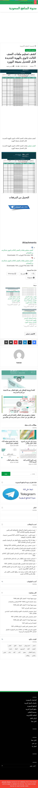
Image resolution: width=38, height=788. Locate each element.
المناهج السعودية (32, 706)
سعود (24, 652)
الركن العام (33, 718)
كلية (14, 652)
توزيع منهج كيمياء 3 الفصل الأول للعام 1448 (24, 620)
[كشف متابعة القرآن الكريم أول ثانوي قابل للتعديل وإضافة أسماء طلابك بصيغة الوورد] (29, 291)
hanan (31, 66)
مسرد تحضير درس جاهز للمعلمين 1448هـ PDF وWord (19, 545)
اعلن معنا (34, 721)
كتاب (19, 652)
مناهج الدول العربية (31, 709)
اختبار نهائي (27, 645)
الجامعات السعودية (31, 700)
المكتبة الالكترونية (32, 715)
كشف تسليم (32, 146)
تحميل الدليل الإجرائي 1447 (29, 608)
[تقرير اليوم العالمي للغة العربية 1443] (28, 453)
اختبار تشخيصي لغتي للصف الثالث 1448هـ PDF (23, 616)
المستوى (22, 649)
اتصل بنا (34, 746)
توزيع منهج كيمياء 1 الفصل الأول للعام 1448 (24, 598)
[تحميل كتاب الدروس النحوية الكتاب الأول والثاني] (28, 434)
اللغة (28, 649)
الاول (15, 645)
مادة (10, 652)
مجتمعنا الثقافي (32, 712)
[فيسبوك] (34, 342)
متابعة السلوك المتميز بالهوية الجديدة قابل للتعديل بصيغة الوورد (30, 320)
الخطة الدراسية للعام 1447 (29, 623)
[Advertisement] (19, 28)
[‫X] (30, 342)
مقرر (4, 652)
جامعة (10, 649)
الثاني (9, 645)
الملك (16, 649)
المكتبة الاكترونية (24, 46)
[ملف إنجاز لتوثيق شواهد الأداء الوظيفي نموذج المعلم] (10, 434)
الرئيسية (32, 46)
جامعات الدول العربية (30, 703)
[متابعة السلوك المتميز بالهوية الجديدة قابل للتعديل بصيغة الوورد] (29, 313)
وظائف (27, 655)
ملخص (33, 655)
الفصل (33, 649)
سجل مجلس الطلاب (12, 460)
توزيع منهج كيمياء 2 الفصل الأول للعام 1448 (24, 605)
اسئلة (20, 645)
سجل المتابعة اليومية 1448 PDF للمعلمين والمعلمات (22, 601)
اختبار (34, 645)
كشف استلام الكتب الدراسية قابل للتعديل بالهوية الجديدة (14, 298)
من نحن (34, 743)
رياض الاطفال (32, 652)
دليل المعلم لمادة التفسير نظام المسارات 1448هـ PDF (19, 563)
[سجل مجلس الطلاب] (10, 453)
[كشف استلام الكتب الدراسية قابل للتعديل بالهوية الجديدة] (12, 291)
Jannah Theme (6, 782)
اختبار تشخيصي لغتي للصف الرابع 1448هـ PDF (23, 626)
